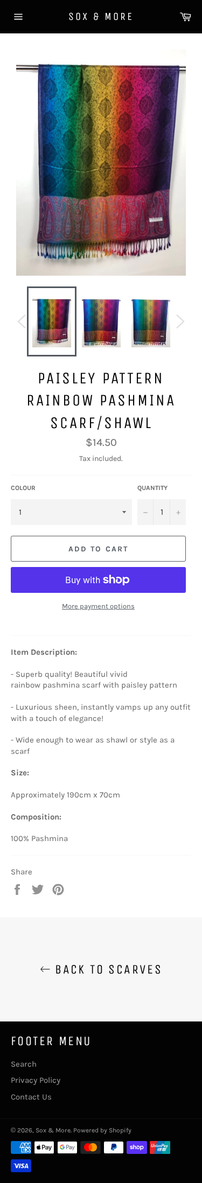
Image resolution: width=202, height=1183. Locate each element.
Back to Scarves (106, 969)
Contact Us (31, 1097)
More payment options (98, 606)
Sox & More (101, 16)
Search (24, 1064)
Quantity (152, 488)
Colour (23, 488)
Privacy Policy (35, 1080)
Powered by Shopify (102, 1130)
